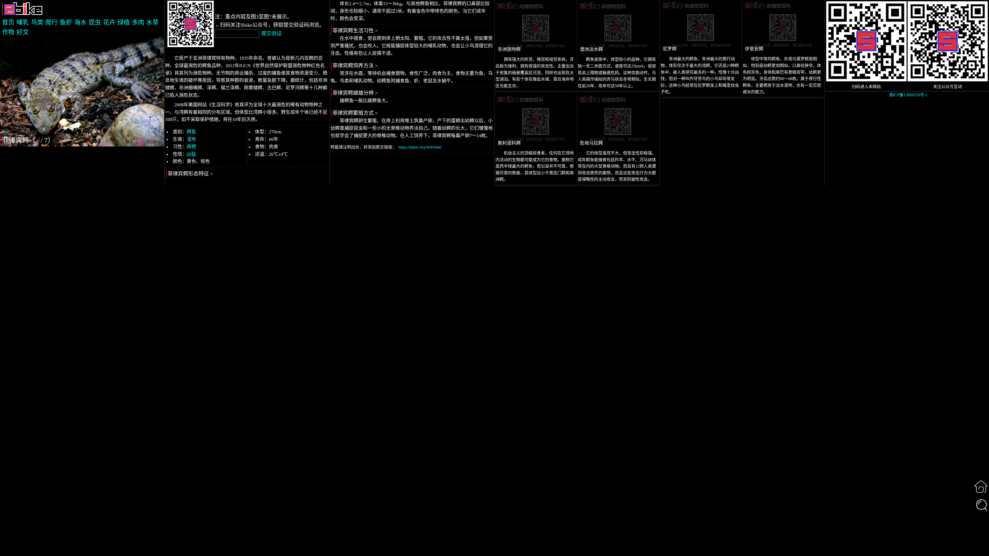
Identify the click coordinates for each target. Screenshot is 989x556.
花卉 (109, 22)
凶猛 (191, 154)
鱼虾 (66, 22)
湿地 (191, 139)
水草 (152, 22)
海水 (80, 22)
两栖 (191, 146)
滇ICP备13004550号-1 (908, 95)
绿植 (123, 22)
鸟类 (37, 22)
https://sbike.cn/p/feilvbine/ (420, 147)
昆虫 (95, 22)
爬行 (51, 22)
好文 (22, 32)
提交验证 (271, 33)
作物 (8, 32)
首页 (8, 22)
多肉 (138, 22)
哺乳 (22, 22)
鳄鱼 (191, 131)
